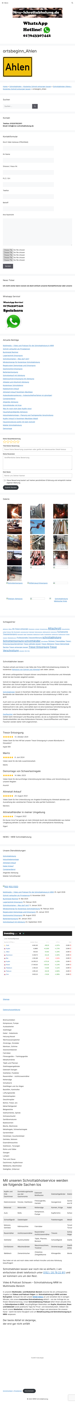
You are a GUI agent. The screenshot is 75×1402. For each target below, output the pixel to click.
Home (5, 86)
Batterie (9, 632)
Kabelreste (30, 634)
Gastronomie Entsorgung (12, 369)
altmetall (37, 629)
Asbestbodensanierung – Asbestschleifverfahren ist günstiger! (27, 395)
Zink (26, 651)
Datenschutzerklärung (11, 1010)
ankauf (5, 632)
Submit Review (11, 487)
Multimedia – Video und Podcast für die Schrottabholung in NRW (28, 346)
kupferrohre (55, 634)
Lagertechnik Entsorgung (13, 356)
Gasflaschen (8, 714)
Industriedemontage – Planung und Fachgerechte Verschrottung (28, 415)
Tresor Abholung (47, 644)
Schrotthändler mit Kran (12, 405)
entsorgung (54, 632)
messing (5, 638)
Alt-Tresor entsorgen (20, 629)
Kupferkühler (47, 634)
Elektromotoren (38, 632)
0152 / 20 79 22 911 (54, 1272)
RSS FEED (13, 886)
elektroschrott (46, 632)
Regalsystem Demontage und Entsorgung (19, 365)
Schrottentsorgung (13, 640)
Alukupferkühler (66, 629)
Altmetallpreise (43, 629)
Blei (13, 632)
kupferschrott (62, 634)
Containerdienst (9, 399)
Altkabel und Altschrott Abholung (16, 382)
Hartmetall (20, 634)
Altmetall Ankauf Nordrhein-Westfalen (18, 392)
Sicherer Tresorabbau (56, 641)
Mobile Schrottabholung (12, 425)
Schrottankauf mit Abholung (14, 375)
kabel (24, 634)
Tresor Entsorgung (39, 647)
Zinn (28, 651)
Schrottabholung (9, 856)
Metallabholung (12, 638)
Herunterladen (29, 1391)
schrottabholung (51, 637)
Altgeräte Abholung (10, 402)
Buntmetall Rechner (10, 352)
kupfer (42, 634)
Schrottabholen (9, 692)
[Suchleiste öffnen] (72, 3)
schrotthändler (32, 640)
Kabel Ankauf (8, 866)
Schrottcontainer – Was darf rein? (16, 359)
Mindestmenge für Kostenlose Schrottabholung (21, 362)
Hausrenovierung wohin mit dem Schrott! (19, 422)
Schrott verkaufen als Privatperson (16, 349)
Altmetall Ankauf (9, 863)
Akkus (10, 629)
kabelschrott (36, 634)
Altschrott (54, 628)
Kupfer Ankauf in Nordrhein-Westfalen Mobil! (20, 419)
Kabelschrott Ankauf (11, 389)
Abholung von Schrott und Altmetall (26, 670)
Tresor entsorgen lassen (18, 647)
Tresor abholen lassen (32, 644)
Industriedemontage (11, 859)
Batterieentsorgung (10, 372)
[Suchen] (35, 106)
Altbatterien (32, 629)
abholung (5, 629)
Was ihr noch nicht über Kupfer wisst (17, 409)
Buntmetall (17, 632)
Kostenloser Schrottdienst (13, 385)
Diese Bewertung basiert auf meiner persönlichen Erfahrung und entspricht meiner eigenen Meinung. (39, 481)
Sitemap (6, 999)
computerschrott (24, 632)
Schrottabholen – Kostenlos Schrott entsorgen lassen (30, 86)
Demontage (7, 428)
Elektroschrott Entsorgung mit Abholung (18, 379)
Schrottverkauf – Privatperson (12, 1391)
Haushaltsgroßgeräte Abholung (15, 412)
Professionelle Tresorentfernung (29, 638)
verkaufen (21, 651)
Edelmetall (31, 632)
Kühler (68, 634)
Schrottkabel (44, 641)
